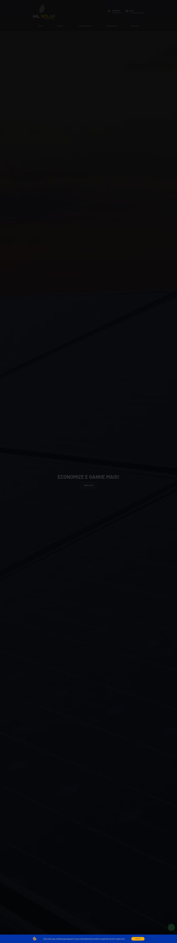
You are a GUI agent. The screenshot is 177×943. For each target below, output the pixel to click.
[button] (138, 939)
